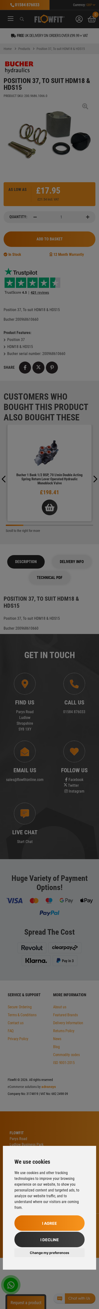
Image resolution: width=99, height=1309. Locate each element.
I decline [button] (49, 1239)
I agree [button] (49, 1223)
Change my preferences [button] (49, 1253)
